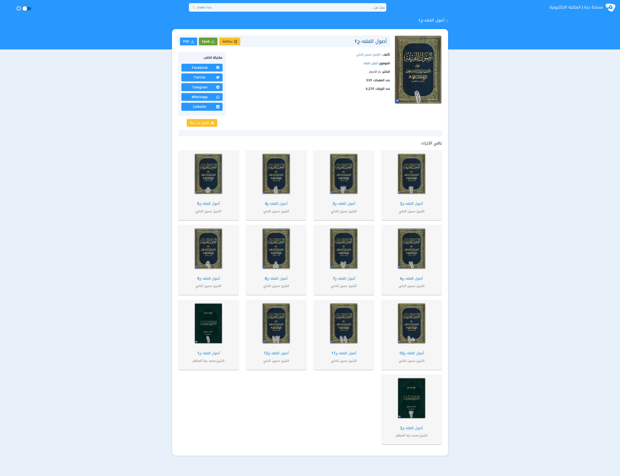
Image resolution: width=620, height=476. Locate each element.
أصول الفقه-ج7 (344, 278)
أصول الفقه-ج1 (208, 353)
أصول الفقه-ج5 (208, 203)
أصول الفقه (371, 63)
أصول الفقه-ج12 (276, 353)
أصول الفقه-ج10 (411, 353)
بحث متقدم (204, 7)
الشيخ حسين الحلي (368, 54)
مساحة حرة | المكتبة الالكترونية (576, 7)
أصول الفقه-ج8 (276, 278)
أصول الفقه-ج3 (344, 203)
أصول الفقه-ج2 (411, 203)
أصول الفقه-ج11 (343, 353)
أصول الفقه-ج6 (411, 278)
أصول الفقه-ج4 (276, 203)
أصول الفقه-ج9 (208, 278)
